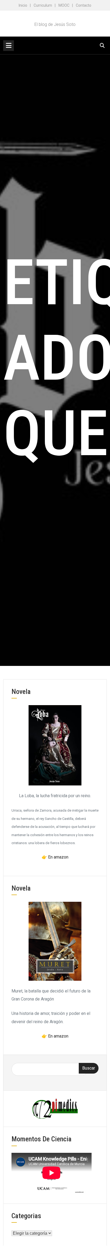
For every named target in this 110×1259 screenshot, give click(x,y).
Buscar (88, 1068)
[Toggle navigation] (8, 45)
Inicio (23, 5)
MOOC (63, 5)
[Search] (102, 45)
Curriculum (43, 5)
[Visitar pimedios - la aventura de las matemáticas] (55, 1108)
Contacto (83, 5)
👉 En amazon (55, 857)
